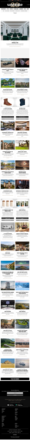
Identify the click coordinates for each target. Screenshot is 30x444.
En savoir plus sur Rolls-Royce (24, 258)
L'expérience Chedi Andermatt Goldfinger (7, 350)
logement (21, 9)
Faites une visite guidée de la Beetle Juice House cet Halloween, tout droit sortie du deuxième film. (7, 193)
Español (10, 432)
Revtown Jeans (22, 108)
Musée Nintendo (8, 311)
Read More (11, 46)
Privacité (16, 426)
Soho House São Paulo (7, 330)
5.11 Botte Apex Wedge (8, 108)
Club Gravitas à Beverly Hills (7, 132)
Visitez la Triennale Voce (17, 46)
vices (25, 9)
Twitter (16, 417)
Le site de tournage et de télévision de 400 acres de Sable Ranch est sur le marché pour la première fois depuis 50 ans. (8, 255)
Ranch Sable (7, 253)
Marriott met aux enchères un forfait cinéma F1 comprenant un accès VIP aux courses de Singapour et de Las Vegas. (8, 72)
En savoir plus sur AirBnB (9, 195)
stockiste (16, 414)
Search (27, 4)
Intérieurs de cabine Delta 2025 (22, 191)
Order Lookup (3, 421)
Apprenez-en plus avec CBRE (10, 257)
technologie (16, 9)
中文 (2, 426)
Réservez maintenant (9, 278)
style (8, 9)
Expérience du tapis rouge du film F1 (7, 70)
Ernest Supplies (22, 210)
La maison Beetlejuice (7, 191)
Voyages (14, 41)
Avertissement (15, 431)
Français (3, 424)
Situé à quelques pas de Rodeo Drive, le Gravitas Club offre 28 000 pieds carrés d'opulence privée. (8, 134)
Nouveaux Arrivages (3, 417)
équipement (3, 9)
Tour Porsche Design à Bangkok (8, 292)
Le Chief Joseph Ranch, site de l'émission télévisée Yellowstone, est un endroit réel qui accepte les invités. (22, 153)
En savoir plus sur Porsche (9, 297)
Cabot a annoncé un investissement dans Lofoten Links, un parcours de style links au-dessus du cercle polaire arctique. (22, 274)
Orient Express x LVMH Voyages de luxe (22, 350)
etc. (2, 412)
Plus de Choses (15, 379)
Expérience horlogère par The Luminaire (22, 70)
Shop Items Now (22, 298)
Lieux (16, 41)
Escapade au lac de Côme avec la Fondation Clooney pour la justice (8, 273)
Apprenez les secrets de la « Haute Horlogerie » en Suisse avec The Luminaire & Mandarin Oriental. (22, 72)
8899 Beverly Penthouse (22, 132)
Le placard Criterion (8, 233)
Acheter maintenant (24, 137)
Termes (16, 427)
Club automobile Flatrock (22, 89)
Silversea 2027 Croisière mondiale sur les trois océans (22, 370)
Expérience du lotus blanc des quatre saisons (8, 172)
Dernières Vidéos (16, 409)
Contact (16, 425)
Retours (3, 418)
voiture (11, 9)
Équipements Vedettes (8, 107)
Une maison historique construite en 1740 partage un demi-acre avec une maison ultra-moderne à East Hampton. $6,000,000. (8, 91)
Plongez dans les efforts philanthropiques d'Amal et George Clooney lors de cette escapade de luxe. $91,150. (7, 276)
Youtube (16, 419)
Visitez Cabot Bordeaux (24, 315)
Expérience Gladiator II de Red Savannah (8, 152)
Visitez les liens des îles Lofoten (24, 276)
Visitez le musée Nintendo (9, 315)
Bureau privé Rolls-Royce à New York (22, 253)
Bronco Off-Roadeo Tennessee (22, 233)
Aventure (9, 68)
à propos (16, 424)
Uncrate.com (11, 429)
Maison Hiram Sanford (7, 89)
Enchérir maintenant (9, 74)
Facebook (16, 418)
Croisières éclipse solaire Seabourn (22, 172)
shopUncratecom (15, 0)
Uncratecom (10, 0)
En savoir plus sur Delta (24, 196)
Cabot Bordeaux (22, 311)
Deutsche (3, 425)
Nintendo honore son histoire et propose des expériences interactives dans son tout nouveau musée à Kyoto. (8, 313)
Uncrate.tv (19, 429)
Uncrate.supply (15, 429)
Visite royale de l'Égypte (8, 370)
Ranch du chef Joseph (22, 151)
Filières (16, 410)
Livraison (3, 419)
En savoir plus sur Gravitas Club (9, 136)
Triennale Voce (15, 42)
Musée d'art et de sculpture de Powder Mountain (22, 293)
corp (28, 9)
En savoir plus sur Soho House (10, 335)
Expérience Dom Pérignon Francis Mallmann (22, 331)
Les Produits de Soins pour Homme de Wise (7, 210)
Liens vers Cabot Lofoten (22, 272)
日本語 (18, 432)
